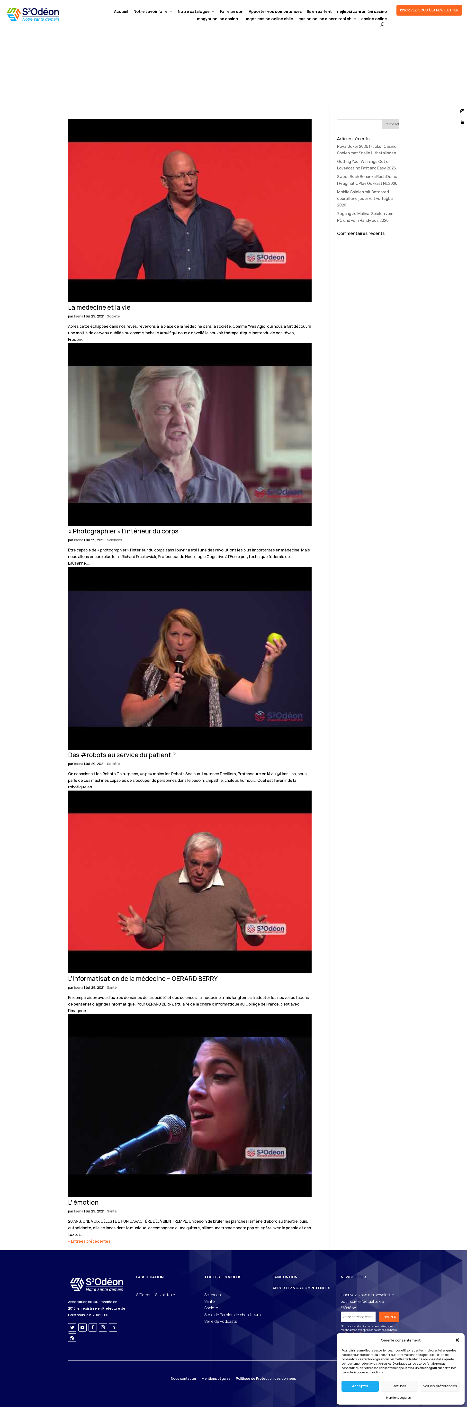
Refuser (399, 1385)
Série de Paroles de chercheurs (232, 1314)
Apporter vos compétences (275, 12)
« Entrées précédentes (89, 1241)
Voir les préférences (440, 1385)
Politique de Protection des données (266, 1379)
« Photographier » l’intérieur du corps (123, 531)
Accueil (121, 12)
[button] (457, 1340)
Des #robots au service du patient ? (122, 754)
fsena (78, 316)
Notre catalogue (194, 12)
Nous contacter (183, 1379)
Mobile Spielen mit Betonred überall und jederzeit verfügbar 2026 (365, 198)
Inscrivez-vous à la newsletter (429, 10)
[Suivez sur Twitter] (72, 1327)
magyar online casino (217, 19)
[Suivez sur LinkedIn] (113, 1327)
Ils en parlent (319, 12)
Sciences (114, 540)
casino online (374, 19)
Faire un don (231, 12)
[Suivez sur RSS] (72, 1337)
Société (113, 316)
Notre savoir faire (151, 12)
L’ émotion (83, 1202)
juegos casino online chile (268, 19)
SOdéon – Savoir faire (155, 1294)
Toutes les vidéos (223, 1276)
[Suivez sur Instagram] (103, 1327)
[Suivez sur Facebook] (93, 1327)
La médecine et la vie (99, 307)
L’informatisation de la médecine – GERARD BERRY (143, 978)
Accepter (360, 1385)
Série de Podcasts (220, 1321)
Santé (112, 987)
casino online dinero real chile (327, 19)
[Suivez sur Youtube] (82, 1327)
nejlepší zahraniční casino (362, 12)
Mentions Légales (398, 1398)
